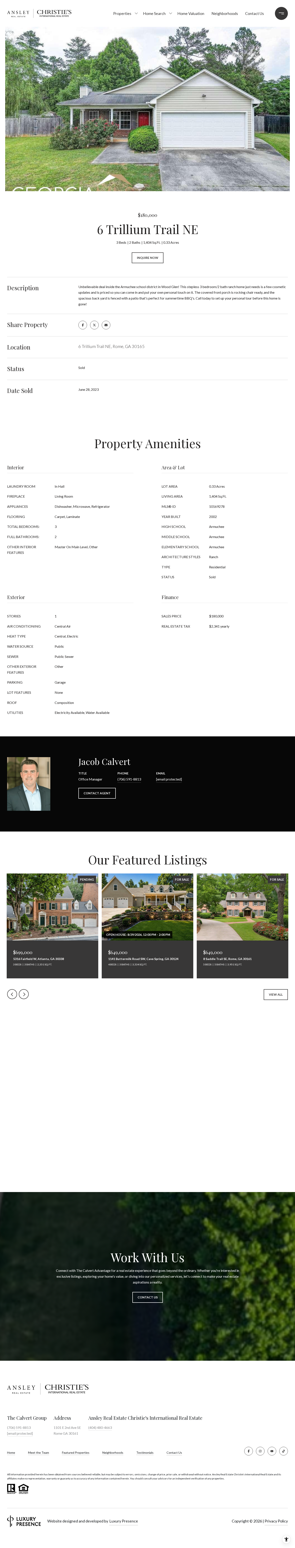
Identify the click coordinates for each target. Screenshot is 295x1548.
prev (12, 994)
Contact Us (174, 1452)
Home (11, 1452)
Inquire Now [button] (147, 258)
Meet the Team (38, 1452)
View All (276, 994)
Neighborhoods (224, 13)
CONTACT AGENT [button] (97, 793)
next (24, 994)
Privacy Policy (276, 1521)
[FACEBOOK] (248, 1451)
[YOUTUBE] (272, 1451)
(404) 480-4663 (100, 1427)
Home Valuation (190, 13)
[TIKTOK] (283, 1451)
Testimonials (145, 1452)
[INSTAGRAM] (260, 1451)
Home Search (154, 13)
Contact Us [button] (148, 1297)
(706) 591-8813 (129, 779)
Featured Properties (75, 1452)
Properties (122, 13)
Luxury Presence (123, 1521)
